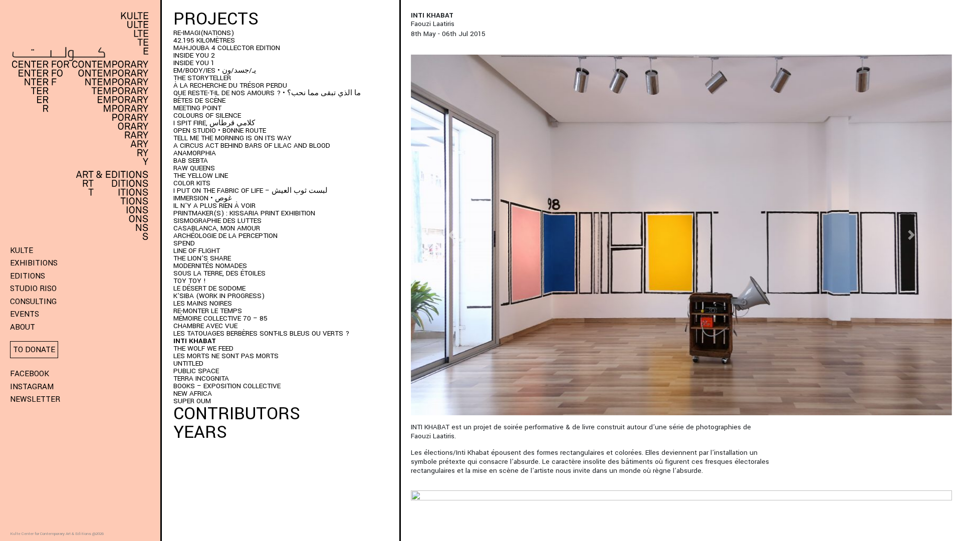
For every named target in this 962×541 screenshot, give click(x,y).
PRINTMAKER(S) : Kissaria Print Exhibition (244, 213)
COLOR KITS (191, 183)
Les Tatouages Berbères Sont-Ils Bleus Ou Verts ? (261, 333)
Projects (216, 19)
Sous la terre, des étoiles (219, 273)
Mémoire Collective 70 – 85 (220, 318)
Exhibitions (34, 262)
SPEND (184, 243)
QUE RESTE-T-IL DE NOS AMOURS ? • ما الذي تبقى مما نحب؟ (267, 93)
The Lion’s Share (202, 258)
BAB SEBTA (190, 160)
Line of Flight (196, 250)
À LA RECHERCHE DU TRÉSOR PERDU (230, 85)
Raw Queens (194, 168)
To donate (34, 349)
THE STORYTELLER (202, 78)
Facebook (29, 373)
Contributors (236, 414)
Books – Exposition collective (227, 386)
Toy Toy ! (189, 281)
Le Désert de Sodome (209, 288)
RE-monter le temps (207, 311)
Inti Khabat (194, 341)
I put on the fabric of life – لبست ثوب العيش (250, 190)
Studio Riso (33, 288)
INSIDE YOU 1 (193, 63)
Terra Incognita (201, 378)
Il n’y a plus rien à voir (214, 205)
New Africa (192, 393)
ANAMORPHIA (194, 153)
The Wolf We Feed (203, 348)
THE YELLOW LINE (200, 175)
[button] (451, 235)
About (22, 327)
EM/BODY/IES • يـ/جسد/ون (214, 70)
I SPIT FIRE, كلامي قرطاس (214, 123)
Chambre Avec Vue (205, 326)
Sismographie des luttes (217, 220)
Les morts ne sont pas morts (226, 356)
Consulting (33, 301)
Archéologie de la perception (225, 235)
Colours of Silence (207, 115)
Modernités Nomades (210, 265)
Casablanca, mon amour (216, 228)
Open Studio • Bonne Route (219, 130)
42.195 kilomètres (204, 40)
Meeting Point (197, 108)
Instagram (32, 386)
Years (200, 432)
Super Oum (192, 401)
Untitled (188, 363)
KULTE (21, 250)
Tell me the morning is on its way (232, 138)
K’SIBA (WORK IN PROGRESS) (219, 296)
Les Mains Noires (202, 303)
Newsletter (35, 399)
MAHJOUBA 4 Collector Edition (226, 48)
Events (24, 314)
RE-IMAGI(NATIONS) (203, 33)
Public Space (196, 371)
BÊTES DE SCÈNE (199, 100)
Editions (27, 276)
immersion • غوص (202, 198)
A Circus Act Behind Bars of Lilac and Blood (251, 145)
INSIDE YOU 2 (194, 55)
